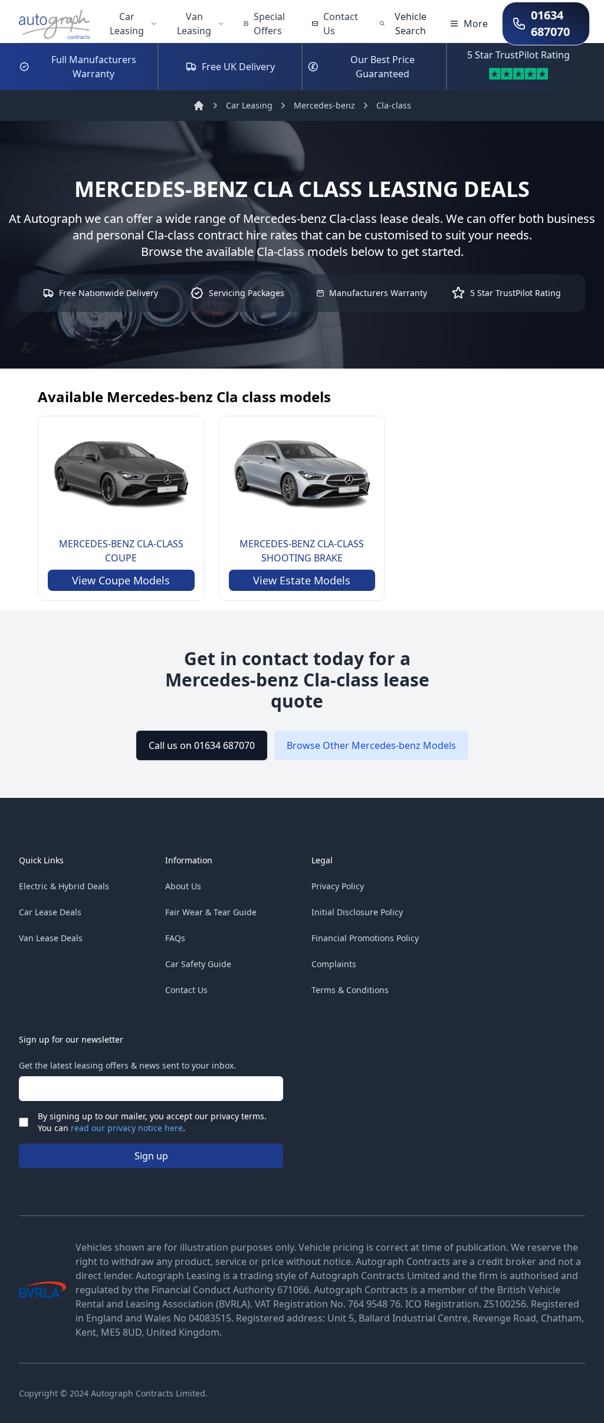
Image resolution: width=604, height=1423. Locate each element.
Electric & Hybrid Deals (64, 886)
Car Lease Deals (50, 912)
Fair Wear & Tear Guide (211, 912)
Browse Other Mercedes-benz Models (371, 745)
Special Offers (269, 23)
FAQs (175, 938)
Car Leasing (127, 23)
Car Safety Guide (198, 964)
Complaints (333, 964)
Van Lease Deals (51, 938)
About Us (183, 886)
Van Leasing (194, 23)
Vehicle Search (410, 23)
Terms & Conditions (350, 989)
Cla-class (393, 105)
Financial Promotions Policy (365, 938)
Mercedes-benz (324, 105)
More (476, 23)
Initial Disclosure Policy (357, 912)
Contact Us (340, 23)
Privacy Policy (337, 886)
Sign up (151, 1155)
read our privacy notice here (127, 1127)
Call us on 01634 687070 (202, 745)
